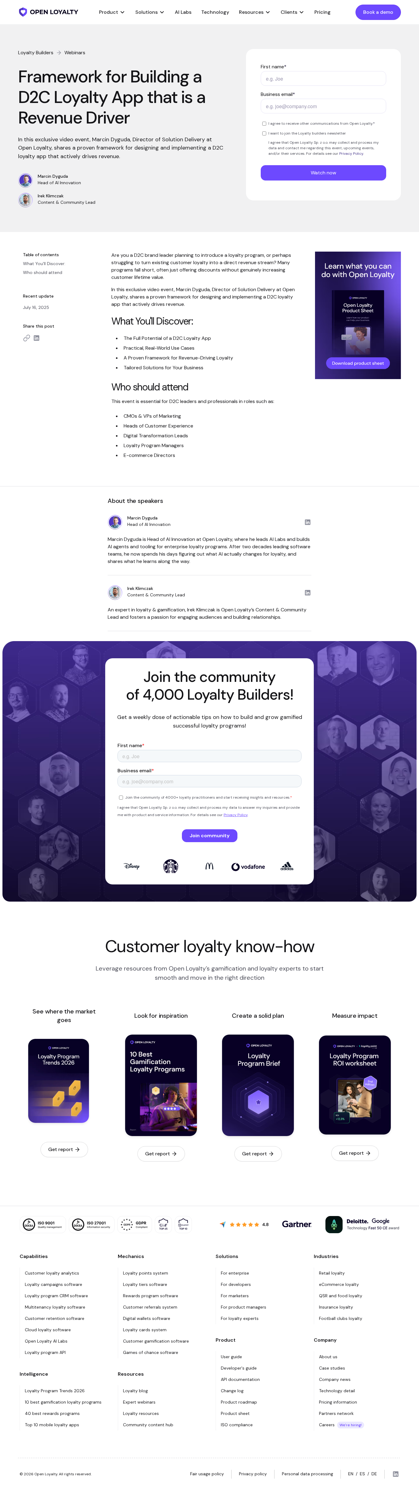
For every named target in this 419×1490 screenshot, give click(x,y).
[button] (112, 12)
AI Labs (183, 12)
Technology (215, 12)
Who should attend (42, 272)
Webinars (74, 52)
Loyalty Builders (35, 52)
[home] (48, 11)
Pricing (322, 12)
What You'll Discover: (44, 263)
